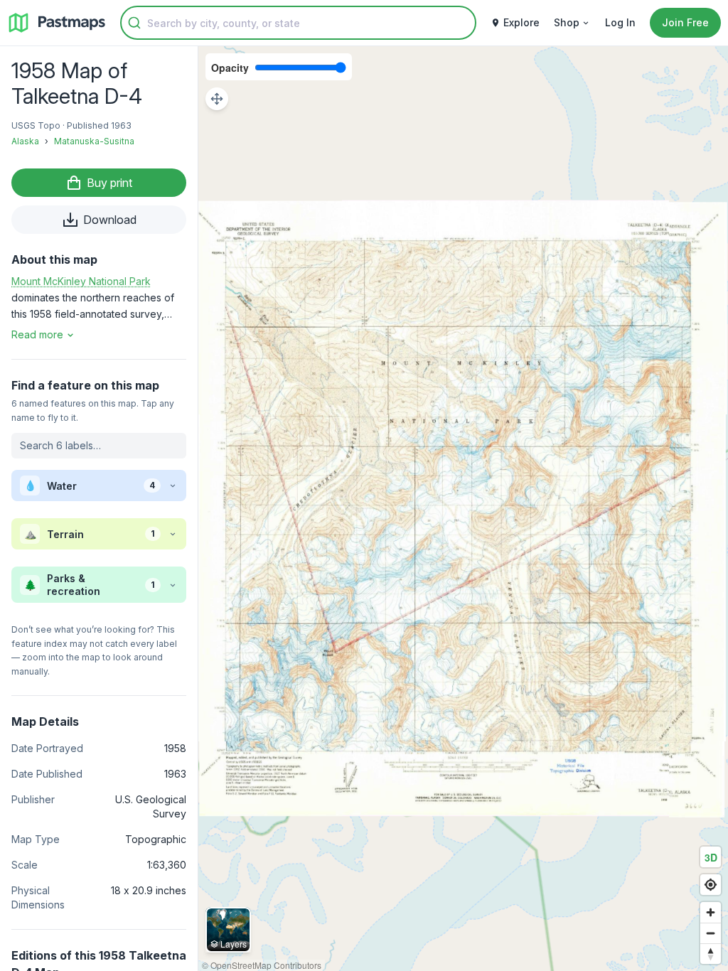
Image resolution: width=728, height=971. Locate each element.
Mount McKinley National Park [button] (81, 281)
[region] (463, 508)
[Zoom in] (710, 912)
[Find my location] (710, 884)
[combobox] (298, 23)
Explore (521, 22)
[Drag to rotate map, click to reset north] (710, 953)
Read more (37, 334)
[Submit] (134, 22)
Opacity (230, 67)
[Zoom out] (710, 933)
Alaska (25, 141)
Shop (566, 22)
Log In (620, 22)
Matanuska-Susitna (94, 141)
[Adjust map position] (216, 98)
